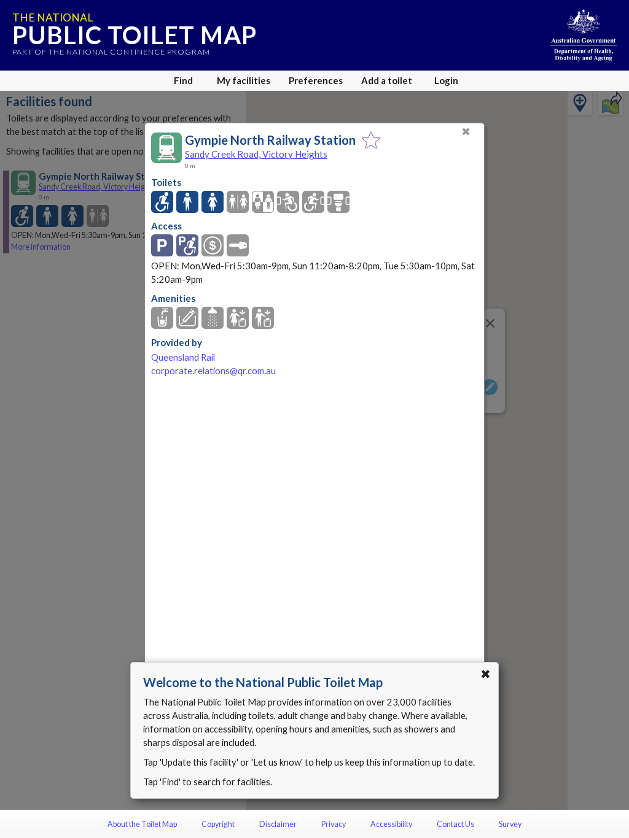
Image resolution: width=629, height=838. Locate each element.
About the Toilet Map (142, 824)
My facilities (243, 80)
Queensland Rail (183, 357)
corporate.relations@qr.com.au (213, 371)
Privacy (333, 824)
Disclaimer (278, 824)
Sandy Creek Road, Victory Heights (256, 154)
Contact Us (455, 824)
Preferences (316, 80)
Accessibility (391, 824)
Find (183, 80)
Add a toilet (386, 80)
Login (446, 80)
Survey (510, 824)
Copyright (218, 824)
